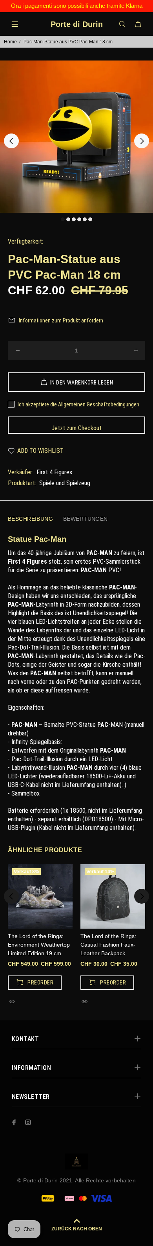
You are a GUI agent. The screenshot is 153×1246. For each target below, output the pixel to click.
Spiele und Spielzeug (64, 483)
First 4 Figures (54, 472)
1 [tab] (63, 219)
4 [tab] (79, 219)
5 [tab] (85, 219)
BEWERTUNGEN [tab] (85, 519)
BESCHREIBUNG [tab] (30, 519)
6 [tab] (90, 219)
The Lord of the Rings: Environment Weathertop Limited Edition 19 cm (39, 944)
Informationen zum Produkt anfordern (61, 320)
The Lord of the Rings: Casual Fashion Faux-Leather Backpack (108, 944)
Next (141, 141)
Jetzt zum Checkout (76, 428)
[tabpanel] (76, 137)
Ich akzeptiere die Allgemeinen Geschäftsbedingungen (78, 404)
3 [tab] (74, 219)
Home (10, 41)
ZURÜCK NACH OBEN (76, 1229)
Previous (11, 141)
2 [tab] (68, 219)
